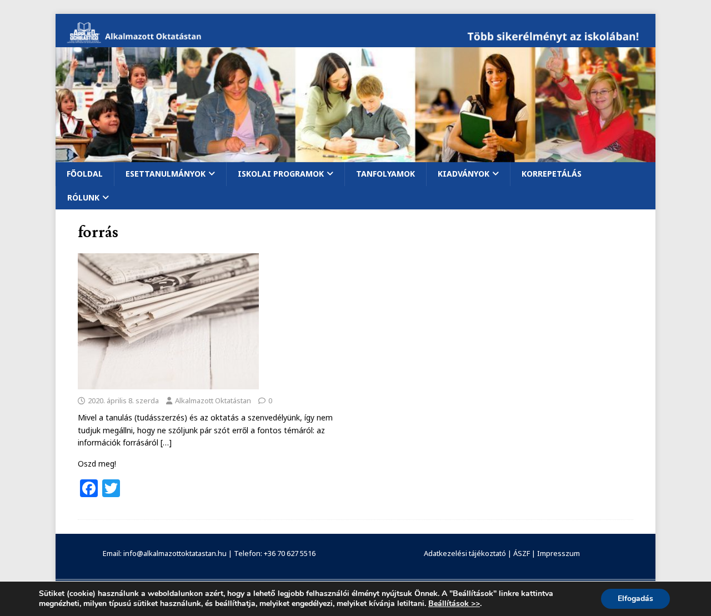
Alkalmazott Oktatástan (213, 400)
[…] (166, 442)
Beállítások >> (454, 604)
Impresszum (558, 553)
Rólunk (83, 197)
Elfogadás (635, 598)
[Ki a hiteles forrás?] (168, 382)
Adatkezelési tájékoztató (465, 553)
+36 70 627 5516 (290, 553)
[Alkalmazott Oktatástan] (355, 41)
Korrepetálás (552, 173)
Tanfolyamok (385, 173)
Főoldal (85, 173)
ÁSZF (521, 553)
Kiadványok (463, 173)
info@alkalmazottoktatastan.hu (175, 553)
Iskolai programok (281, 173)
